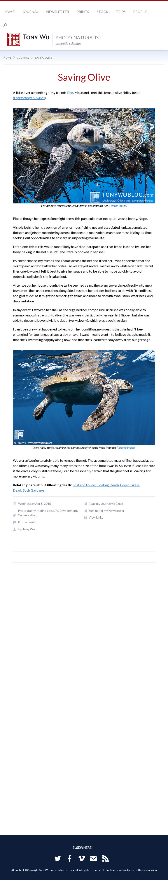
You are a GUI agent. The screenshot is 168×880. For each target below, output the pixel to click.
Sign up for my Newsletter (106, 510)
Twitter (57, 859)
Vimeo (81, 859)
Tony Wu (29, 39)
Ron (70, 92)
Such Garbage (33, 490)
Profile (140, 11)
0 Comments (27, 522)
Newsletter (57, 11)
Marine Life (44, 510)
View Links (96, 517)
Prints (83, 11)
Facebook (69, 859)
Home (9, 11)
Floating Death (107, 485)
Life (55, 510)
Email (93, 859)
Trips (121, 11)
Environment (68, 510)
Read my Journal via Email (106, 503)
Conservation (27, 515)
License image (117, 206)
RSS (105, 859)
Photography (27, 510)
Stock (102, 11)
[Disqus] (84, 633)
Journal (30, 11)
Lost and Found (84, 485)
